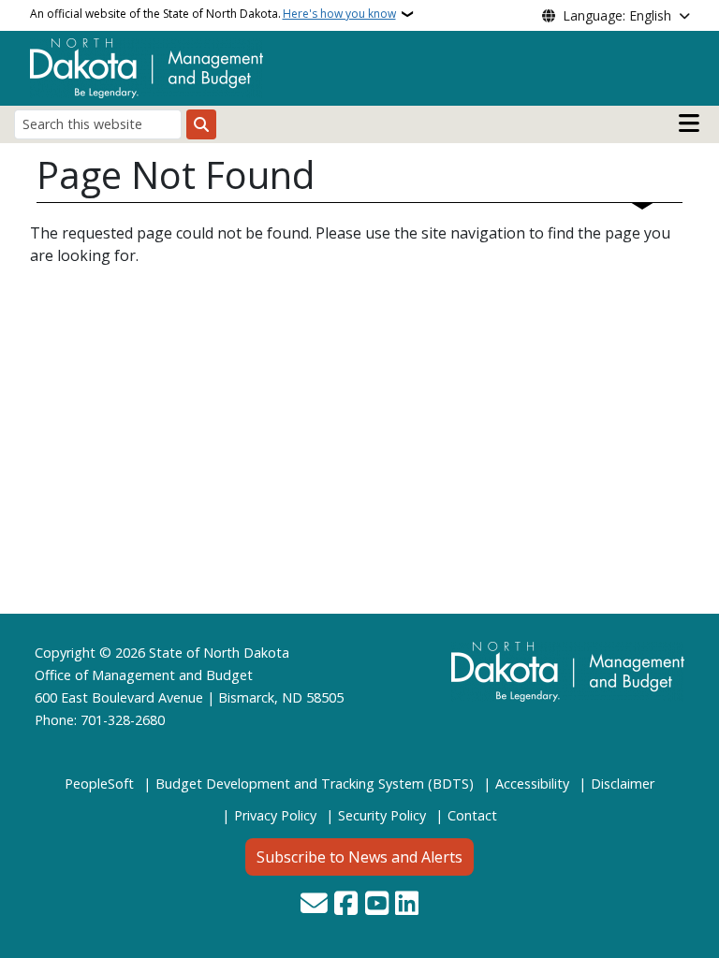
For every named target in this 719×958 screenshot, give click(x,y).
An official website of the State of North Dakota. (213, 14)
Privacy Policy (275, 815)
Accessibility (532, 783)
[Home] (146, 66)
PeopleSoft (99, 783)
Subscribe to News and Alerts (359, 857)
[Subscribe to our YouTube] (377, 905)
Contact (472, 815)
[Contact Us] (314, 905)
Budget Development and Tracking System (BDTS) (314, 783)
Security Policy (382, 815)
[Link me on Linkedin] (406, 905)
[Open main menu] (689, 123)
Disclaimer (622, 783)
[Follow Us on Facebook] (346, 905)
